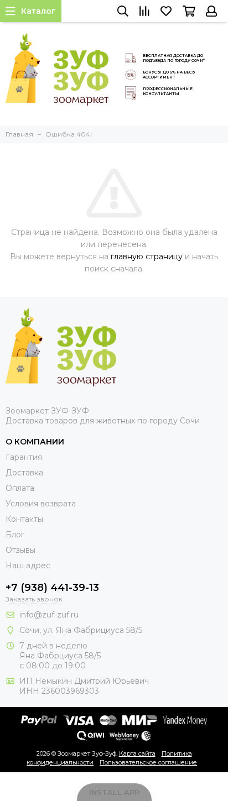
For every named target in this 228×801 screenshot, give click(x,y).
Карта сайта (137, 753)
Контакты (24, 519)
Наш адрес (28, 565)
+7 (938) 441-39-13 (52, 588)
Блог (15, 535)
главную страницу (147, 256)
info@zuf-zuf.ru (49, 615)
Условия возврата (41, 504)
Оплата (20, 488)
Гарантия (24, 457)
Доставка (24, 473)
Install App (114, 792)
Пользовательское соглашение (148, 762)
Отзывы (20, 550)
